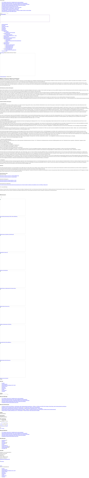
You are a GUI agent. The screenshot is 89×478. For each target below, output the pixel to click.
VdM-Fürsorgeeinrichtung (8, 38)
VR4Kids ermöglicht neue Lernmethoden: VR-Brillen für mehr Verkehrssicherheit (43, 409)
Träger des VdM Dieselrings (10, 44)
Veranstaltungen (4, 50)
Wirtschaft (3, 27)
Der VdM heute (4, 30)
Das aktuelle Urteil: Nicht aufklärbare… (5, 342)
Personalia (3, 25)
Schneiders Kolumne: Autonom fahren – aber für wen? (10, 8)
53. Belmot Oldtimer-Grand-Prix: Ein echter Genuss (10, 9)
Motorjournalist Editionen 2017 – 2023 (10, 35)
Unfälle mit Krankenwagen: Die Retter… (6, 324)
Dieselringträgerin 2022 (9, 45)
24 (3, 426)
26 (6, 426)
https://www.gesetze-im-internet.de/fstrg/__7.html (8, 180)
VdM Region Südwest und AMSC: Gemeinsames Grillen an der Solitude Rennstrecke (15, 4)
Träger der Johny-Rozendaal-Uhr (11, 49)
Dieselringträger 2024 (9, 47)
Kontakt (3, 383)
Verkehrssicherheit (5, 24)
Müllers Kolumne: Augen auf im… (5, 306)
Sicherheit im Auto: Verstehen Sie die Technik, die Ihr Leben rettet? (13, 407)
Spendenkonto (8, 39)
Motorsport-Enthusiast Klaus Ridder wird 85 (9, 11)
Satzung (7, 41)
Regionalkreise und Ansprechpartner (9, 37)
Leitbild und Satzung (9, 34)
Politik (3, 444)
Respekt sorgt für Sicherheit (4, 378)
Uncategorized (4, 445)
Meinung (3, 441)
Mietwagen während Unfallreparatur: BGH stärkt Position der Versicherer (14, 5)
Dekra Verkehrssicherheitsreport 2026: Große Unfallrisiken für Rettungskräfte (14, 3)
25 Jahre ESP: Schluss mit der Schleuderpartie (32, 407)
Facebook (3, 391)
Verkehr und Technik (5, 26)
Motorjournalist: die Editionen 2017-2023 (9, 385)
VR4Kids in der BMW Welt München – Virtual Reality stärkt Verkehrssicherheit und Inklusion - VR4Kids (19, 406)
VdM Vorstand (6, 31)
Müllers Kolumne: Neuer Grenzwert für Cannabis (31, 410)
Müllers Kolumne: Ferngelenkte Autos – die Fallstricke (33, 408)
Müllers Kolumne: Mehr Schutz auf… (5, 360)
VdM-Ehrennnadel (7, 42)
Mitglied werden (6, 36)
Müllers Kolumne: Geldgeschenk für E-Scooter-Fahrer (8, 288)
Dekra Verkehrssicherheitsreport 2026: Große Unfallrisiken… (9, 216)
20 (7, 424)
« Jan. (1, 428)
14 (0, 424)
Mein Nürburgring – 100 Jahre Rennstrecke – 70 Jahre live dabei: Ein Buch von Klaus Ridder (16, 10)
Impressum (3, 387)
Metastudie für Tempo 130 (4, 252)
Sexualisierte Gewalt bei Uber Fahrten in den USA (10, 6)
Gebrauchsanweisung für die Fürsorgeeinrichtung (13, 40)
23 (2, 426)
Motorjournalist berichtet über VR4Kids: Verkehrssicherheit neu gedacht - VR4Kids (15, 409)
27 (7, 426)
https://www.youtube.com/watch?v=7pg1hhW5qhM (8, 176)
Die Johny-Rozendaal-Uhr (8, 48)
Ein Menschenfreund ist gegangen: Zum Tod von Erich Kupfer (11, 7)
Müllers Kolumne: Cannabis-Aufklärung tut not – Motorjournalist (12, 410)
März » (3, 428)
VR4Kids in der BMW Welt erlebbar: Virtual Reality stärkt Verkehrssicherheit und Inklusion (51, 406)
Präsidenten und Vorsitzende (10, 32)
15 (1, 424)
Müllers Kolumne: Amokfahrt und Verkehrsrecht (7, 234)
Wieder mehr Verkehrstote (4, 270)
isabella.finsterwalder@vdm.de (5, 459)
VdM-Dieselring (6, 43)
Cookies (3, 389)
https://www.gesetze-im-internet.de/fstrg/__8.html (8, 181)
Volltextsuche (4, 390)
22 (1, 426)
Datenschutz (4, 388)
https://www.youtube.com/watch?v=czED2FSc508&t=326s (9, 175)
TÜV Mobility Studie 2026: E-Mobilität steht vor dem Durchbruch (12, 2)
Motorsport (4, 29)
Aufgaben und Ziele (7, 33)
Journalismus (4, 28)
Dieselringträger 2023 (9, 46)
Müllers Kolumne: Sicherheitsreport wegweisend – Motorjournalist (12, 408)
